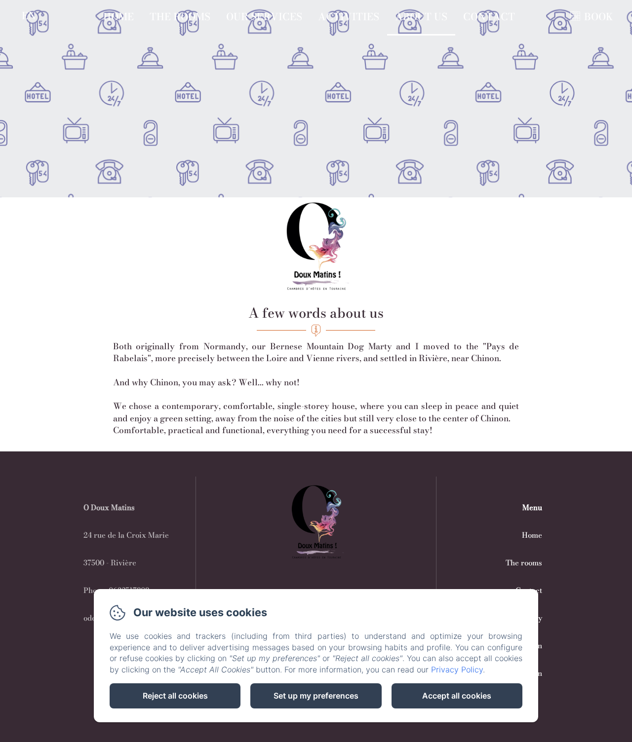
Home (118, 16)
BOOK (598, 16)
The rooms (180, 16)
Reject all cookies (175, 696)
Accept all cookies (456, 696)
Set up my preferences (316, 696)
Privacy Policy (457, 669)
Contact (489, 16)
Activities (348, 16)
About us (421, 16)
